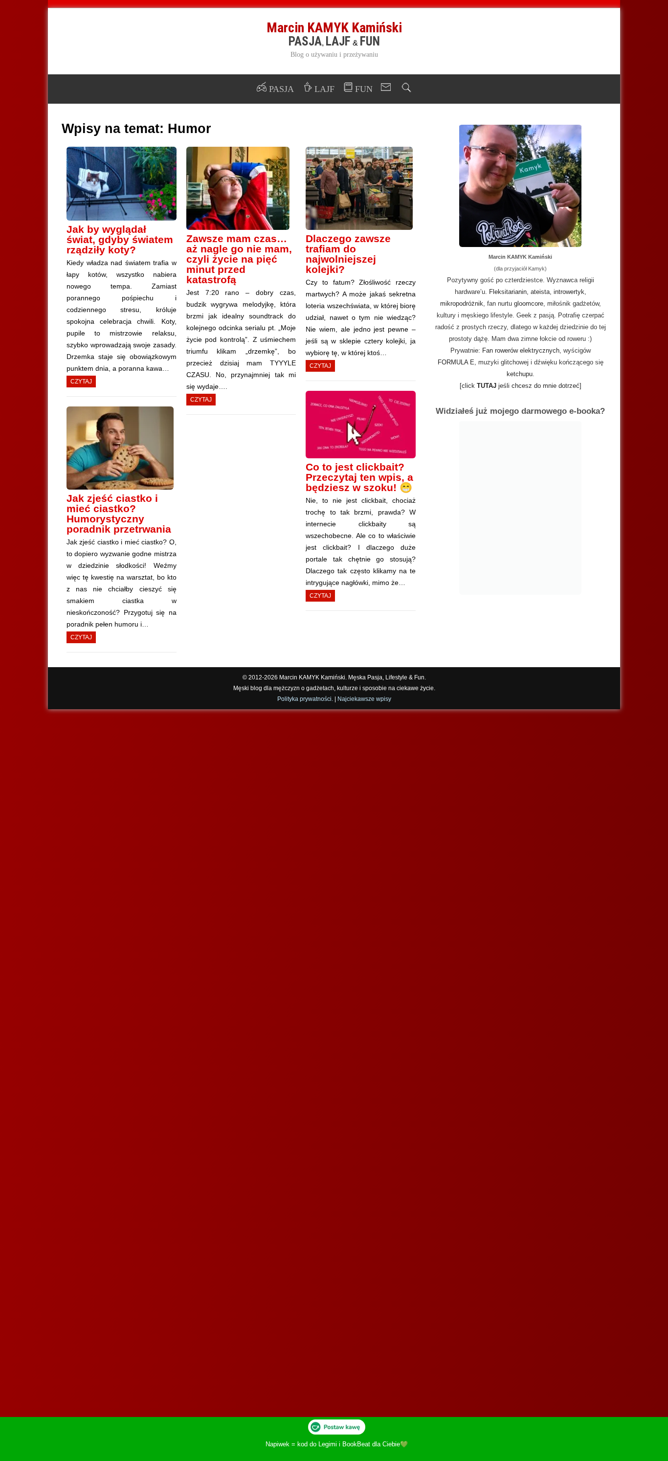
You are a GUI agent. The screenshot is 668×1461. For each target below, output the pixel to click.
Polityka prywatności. (305, 699)
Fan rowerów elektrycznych (520, 350)
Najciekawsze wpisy (364, 699)
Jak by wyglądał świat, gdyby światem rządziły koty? (120, 239)
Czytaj (81, 381)
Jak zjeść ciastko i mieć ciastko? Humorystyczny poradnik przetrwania (119, 514)
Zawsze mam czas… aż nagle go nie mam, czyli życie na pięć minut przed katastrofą (239, 259)
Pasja (305, 41)
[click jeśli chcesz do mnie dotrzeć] (520, 385)
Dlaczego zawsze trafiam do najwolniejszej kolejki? (348, 254)
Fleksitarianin (508, 291)
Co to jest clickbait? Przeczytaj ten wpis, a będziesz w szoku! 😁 (359, 477)
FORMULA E (456, 362)
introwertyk (569, 291)
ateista (540, 291)
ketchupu (520, 374)
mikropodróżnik (461, 303)
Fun (370, 41)
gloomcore (528, 303)
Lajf (338, 41)
